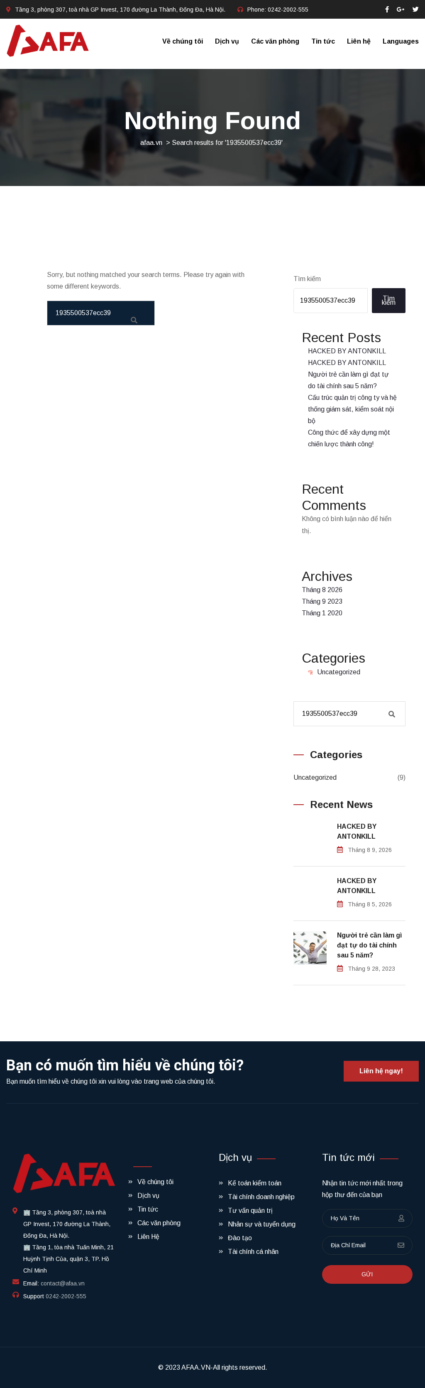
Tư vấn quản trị (250, 1210)
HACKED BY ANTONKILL (347, 351)
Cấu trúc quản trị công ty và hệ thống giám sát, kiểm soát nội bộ (352, 409)
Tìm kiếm (307, 278)
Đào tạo (240, 1237)
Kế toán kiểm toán (254, 1183)
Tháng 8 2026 (322, 589)
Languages (401, 41)
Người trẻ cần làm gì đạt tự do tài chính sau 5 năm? (369, 945)
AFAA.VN (195, 1367)
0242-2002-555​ (288, 9)
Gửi (367, 1274)
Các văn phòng (275, 41)
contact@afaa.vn (63, 1283)
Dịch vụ (227, 41)
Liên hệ (359, 41)
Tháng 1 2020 (322, 613)
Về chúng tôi (182, 41)
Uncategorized (338, 672)
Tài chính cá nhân (253, 1251)
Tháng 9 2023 (322, 601)
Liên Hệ (148, 1236)
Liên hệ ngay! (381, 1071)
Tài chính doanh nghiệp (261, 1196)
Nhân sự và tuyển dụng (262, 1224)
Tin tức (323, 41)
